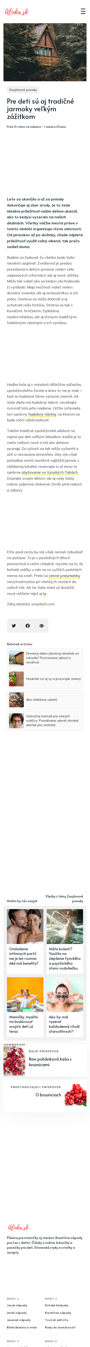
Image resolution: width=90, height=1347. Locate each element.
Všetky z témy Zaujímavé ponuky (64, 898)
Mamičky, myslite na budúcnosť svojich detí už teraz (23, 1024)
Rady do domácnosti (60, 1327)
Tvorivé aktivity (56, 1320)
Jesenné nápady (18, 1320)
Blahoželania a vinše (22, 1327)
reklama (35, 127)
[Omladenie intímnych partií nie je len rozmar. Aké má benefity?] (25, 941)
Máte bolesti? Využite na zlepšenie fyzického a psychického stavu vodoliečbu (65, 958)
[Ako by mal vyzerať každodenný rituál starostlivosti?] (65, 1007)
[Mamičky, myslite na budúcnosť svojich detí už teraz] (25, 1007)
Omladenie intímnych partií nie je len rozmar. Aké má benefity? (24, 956)
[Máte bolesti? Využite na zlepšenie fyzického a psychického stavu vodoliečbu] (65, 941)
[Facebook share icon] (28, 626)
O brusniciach (48, 1095)
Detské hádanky (56, 1305)
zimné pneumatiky (64, 575)
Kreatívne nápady (58, 1313)
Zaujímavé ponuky (23, 90)
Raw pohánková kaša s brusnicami (50, 1061)
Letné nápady (17, 1313)
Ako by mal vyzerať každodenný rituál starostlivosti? (64, 1024)
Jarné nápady (17, 1305)
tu (44, 593)
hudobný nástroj (42, 414)
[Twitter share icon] (14, 626)
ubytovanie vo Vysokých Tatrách (50, 472)
